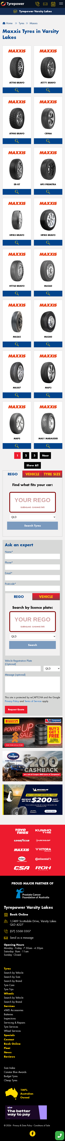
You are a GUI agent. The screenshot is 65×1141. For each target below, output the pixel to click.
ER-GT (17, 184)
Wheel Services (12, 1031)
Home (8, 23)
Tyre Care (9, 985)
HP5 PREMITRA (48, 184)
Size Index (9, 1068)
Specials (9, 1035)
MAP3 (48, 387)
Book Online (12, 1043)
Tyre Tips (8, 989)
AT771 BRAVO (48, 82)
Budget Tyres (11, 1076)
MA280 (48, 337)
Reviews (9, 1056)
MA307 (17, 387)
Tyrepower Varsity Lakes (35, 11)
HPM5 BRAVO (48, 235)
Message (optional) (15, 674)
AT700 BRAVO (16, 82)
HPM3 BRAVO (16, 235)
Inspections (10, 1018)
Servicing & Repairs (14, 1022)
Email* (8, 573)
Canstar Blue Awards (15, 1072)
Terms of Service (33, 701)
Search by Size (12, 977)
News (8, 1052)
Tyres (7, 968)
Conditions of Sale (42, 1125)
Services (9, 1006)
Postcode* (10, 584)
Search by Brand (13, 981)
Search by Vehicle (13, 972)
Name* (9, 552)
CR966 (48, 133)
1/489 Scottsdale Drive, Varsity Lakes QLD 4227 (33, 923)
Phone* (9, 562)
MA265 (17, 337)
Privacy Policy (12, 701)
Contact (9, 1039)
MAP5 (17, 438)
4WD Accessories (13, 1010)
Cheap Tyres (10, 1080)
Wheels (9, 993)
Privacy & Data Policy (22, 1125)
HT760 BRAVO (17, 286)
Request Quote (16, 709)
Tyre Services (11, 1026)
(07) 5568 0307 (20, 931)
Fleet (7, 1048)
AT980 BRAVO (16, 133)
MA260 (48, 286)
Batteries (8, 1014)
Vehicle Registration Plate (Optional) (18, 662)
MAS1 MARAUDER (48, 438)
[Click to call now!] (37, 4)
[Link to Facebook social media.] (32, 1134)
